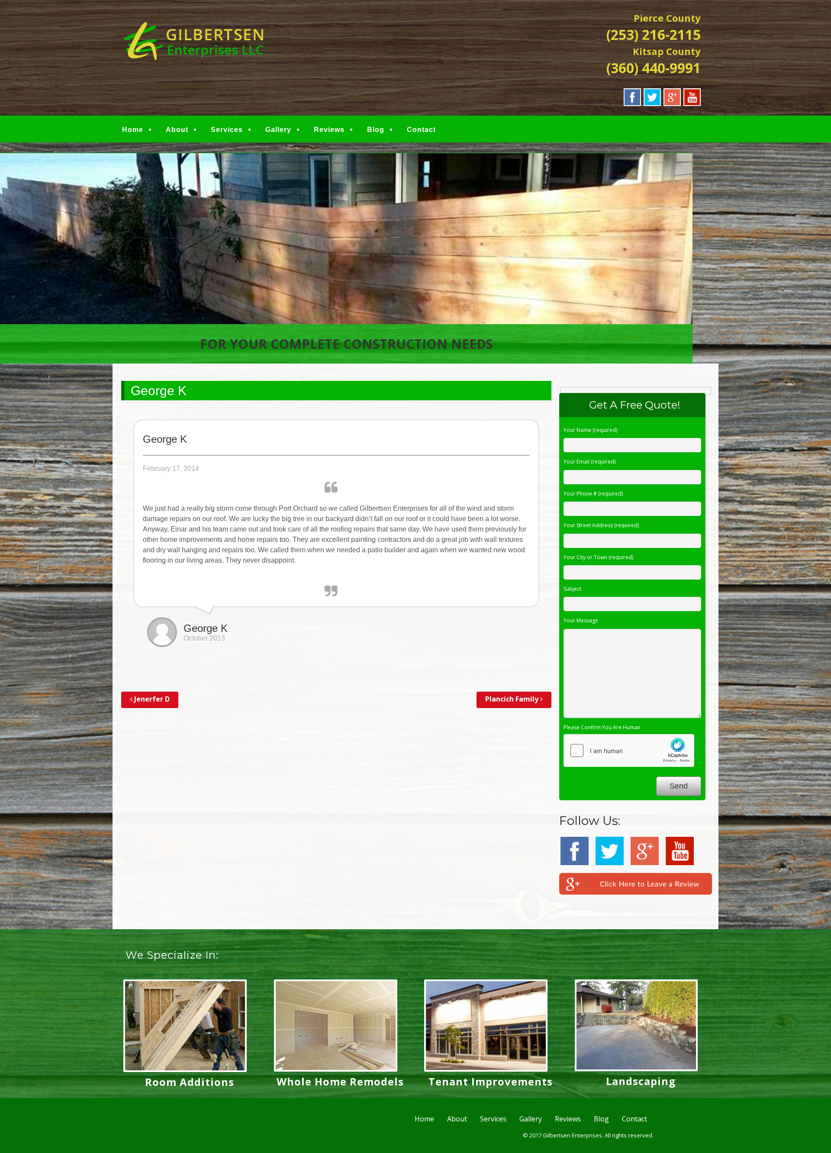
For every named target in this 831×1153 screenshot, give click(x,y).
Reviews (329, 129)
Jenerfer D (151, 699)
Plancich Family (512, 699)
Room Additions (189, 1082)
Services (227, 129)
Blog (375, 129)
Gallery (278, 129)
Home (132, 129)
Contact (421, 129)
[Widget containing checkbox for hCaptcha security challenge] (629, 750)
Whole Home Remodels (340, 1081)
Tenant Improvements (490, 1081)
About (177, 129)
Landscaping (641, 1081)
